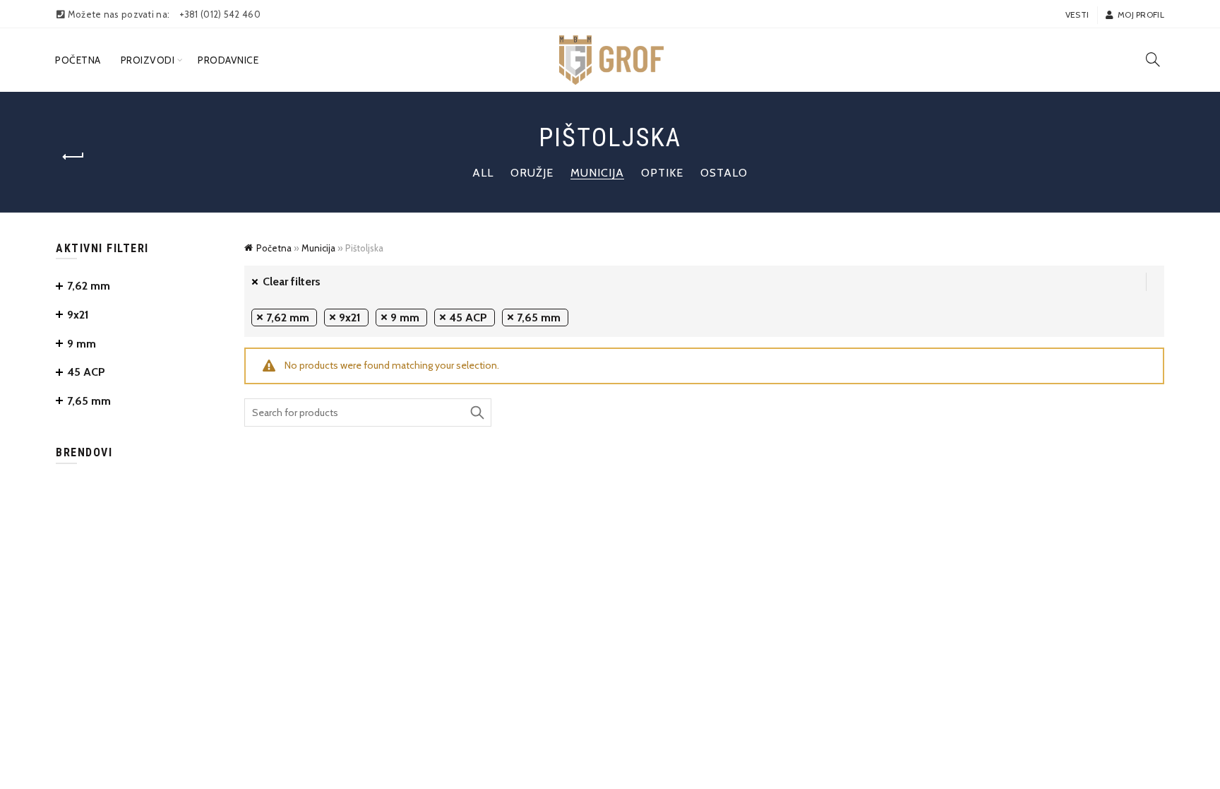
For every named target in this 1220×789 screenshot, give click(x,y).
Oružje (532, 172)
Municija (597, 172)
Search (477, 412)
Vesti (1077, 14)
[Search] (1153, 59)
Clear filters (292, 281)
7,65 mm (539, 317)
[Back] (73, 157)
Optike (662, 172)
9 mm (404, 317)
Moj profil (1141, 14)
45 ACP (468, 317)
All (483, 172)
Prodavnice (228, 60)
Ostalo (724, 172)
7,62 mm (287, 317)
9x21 (350, 317)
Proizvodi (148, 60)
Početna (78, 60)
